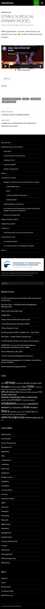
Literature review (7, 498)
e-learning (5, 464)
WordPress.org (7, 595)
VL (42, 417)
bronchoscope (14, 387)
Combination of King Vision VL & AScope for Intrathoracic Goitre (18, 123)
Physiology (5, 516)
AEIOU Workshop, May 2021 (12, 352)
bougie (5, 386)
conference (38, 387)
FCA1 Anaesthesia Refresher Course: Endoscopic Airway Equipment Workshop (22, 210)
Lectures (4, 494)
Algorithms (5, 142)
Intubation (5, 486)
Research (4, 520)
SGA (26, 407)
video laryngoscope (20, 414)
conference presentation (8, 389)
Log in (3, 582)
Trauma (4, 546)
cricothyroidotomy (22, 389)
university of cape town (8, 414)
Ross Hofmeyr (28, 25)
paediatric (33, 403)
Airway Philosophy (8, 224)
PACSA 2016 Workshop (12, 215)
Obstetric (5, 507)
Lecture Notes (6, 490)
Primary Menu (42, 3)
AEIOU (8, 191)
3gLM (3, 383)
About (3, 250)
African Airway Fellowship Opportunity (15, 319)
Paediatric (5, 511)
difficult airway (8, 392)
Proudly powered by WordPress (11, 606)
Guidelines (5, 481)
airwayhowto (19, 383)
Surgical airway (6, 537)
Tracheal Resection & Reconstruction (18, 233)
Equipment (5, 473)
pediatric (5, 407)
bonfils (39, 383)
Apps (3, 456)
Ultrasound (5, 550)
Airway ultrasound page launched (13, 366)
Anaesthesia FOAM (8, 237)
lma (18, 404)
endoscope (35, 392)
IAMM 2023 (5, 315)
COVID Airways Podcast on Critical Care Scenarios (20, 341)
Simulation (6, 12)
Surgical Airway (10, 164)
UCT (36, 412)
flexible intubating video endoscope (19, 397)
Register (4, 578)
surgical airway (9, 102)
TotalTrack (30, 412)
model (25, 99)
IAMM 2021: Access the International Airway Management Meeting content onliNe (18, 346)
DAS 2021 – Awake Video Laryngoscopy (16, 337)
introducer (16, 400)
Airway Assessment (8, 443)
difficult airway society (23, 392)
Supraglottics (9, 160)
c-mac (23, 386)
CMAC (30, 386)
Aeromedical (6, 439)
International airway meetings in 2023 (15, 324)
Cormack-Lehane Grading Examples (15, 113)
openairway (23, 404)
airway (10, 382)
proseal (17, 407)
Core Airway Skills (13, 186)
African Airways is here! (10, 328)
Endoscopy (5, 469)
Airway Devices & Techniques (12, 147)
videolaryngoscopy (33, 417)
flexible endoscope (9, 394)
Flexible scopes (7, 477)
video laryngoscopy (13, 417)
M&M (3, 503)
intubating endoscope (28, 400)
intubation (8, 403)
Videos (3, 173)
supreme (13, 412)
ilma (9, 400)
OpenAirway (7, 3)
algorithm (27, 383)
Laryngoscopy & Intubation (14, 156)
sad (22, 407)
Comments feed (7, 591)
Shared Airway (11, 200)
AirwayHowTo (6, 447)
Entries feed (5, 587)
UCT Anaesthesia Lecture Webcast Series (19, 246)
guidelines (4, 400)
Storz (5, 411)
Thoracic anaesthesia (9, 541)
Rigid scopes (6, 524)
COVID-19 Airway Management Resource (17, 356)
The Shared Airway (10, 241)
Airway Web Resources (9, 219)
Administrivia (6, 434)
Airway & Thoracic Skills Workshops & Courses (21, 182)
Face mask (7, 151)
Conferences (6, 460)
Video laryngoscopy (8, 558)
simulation (36, 99)
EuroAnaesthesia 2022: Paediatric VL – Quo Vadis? (20, 332)
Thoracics (5, 228)
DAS (29, 389)
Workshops (5, 563)
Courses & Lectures (8, 178)
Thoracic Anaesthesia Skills (16, 195)
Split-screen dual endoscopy (11, 311)
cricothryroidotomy (11, 99)
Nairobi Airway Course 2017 (14, 204)
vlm (2, 420)
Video (3, 25)
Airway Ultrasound (11, 169)
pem (12, 407)
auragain (34, 383)
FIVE (40, 392)
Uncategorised (6, 554)
